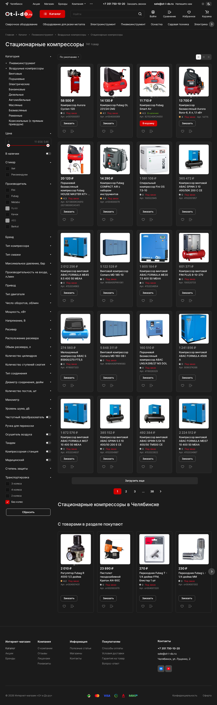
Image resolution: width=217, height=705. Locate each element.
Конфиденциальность (184, 695)
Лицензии (44, 658)
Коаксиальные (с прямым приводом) (26, 122)
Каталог (10, 648)
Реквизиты (44, 663)
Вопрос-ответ (110, 663)
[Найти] (140, 14)
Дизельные (16, 94)
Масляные (15, 105)
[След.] (161, 491)
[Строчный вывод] (203, 57)
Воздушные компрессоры (26, 68)
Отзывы (42, 653)
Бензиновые (17, 89)
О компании (45, 648)
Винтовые (15, 73)
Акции (9, 653)
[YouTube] (168, 668)
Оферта (207, 695)
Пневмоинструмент (22, 63)
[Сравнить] (72, 131)
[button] (211, 571)
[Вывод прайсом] (208, 57)
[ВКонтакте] (161, 668)
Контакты (76, 658)
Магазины (76, 653)
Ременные (15, 115)
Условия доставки (113, 653)
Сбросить (28, 512)
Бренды (10, 658)
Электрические (19, 84)
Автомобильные (20, 99)
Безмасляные (18, 110)
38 (152, 491)
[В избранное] (64, 131)
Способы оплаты (112, 648)
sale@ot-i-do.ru (164, 3)
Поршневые (17, 79)
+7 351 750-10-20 (114, 3)
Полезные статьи (80, 648)
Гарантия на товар (113, 658)
